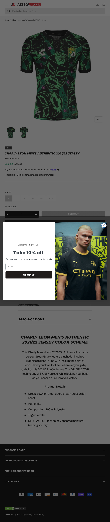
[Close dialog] (104, 225)
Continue (29, 274)
